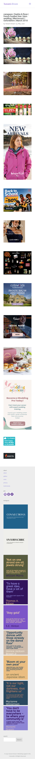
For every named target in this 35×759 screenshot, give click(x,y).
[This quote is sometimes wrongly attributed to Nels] (16, 693)
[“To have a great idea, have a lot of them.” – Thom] (16, 592)
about (5, 473)
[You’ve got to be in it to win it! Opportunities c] (16, 642)
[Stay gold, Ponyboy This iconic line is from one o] (16, 617)
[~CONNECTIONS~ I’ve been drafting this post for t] (16, 516)
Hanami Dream (10, 24)
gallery (5, 476)
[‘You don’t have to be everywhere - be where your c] (16, 718)
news (5, 479)
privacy (5, 482)
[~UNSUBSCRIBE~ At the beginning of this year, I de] (16, 542)
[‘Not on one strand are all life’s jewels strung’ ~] (16, 567)
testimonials (7, 486)
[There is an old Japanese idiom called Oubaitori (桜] (16, 668)
